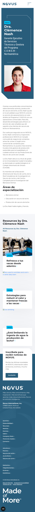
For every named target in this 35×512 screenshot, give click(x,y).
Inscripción (12, 375)
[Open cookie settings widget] (3, 509)
